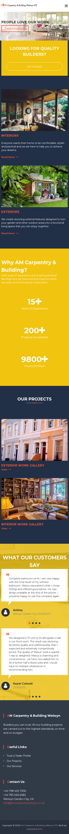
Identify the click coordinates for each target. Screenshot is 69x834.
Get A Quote (34, 66)
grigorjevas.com (34, 829)
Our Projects (14, 760)
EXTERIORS (10, 212)
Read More (8, 157)
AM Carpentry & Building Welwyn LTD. (40, 825)
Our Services (14, 766)
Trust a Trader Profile (19, 755)
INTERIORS (10, 135)
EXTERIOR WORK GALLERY (22, 465)
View (4, 469)
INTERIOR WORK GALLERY (22, 524)
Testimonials (15, 29)
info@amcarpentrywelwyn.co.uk (24, 803)
